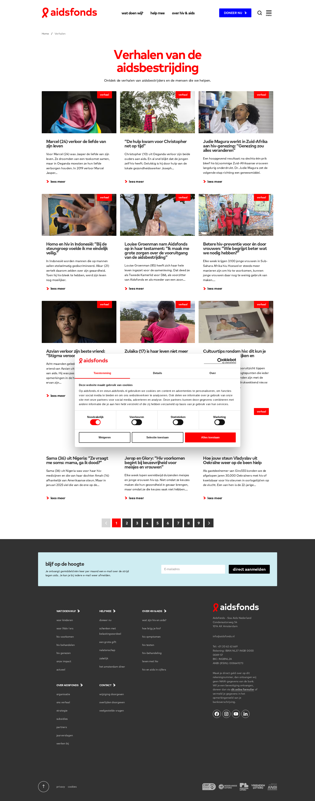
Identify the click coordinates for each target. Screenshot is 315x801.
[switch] (136, 422)
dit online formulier (242, 689)
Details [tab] (157, 373)
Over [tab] (212, 373)
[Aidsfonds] (69, 12)
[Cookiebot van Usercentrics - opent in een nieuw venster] (220, 361)
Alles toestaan (210, 437)
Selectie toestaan (157, 437)
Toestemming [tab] (102, 373)
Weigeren (105, 437)
